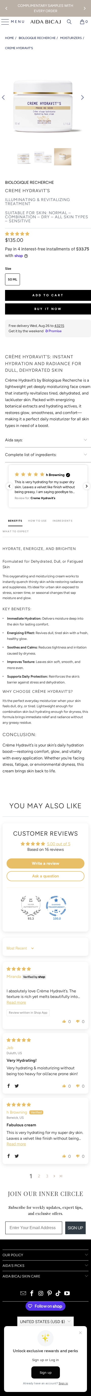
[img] (19, 969)
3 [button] (47, 1176)
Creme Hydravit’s (19, 48)
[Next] (84, 8)
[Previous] (6, 8)
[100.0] (56, 906)
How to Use (37, 520)
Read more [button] (16, 1002)
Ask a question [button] (45, 876)
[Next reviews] (86, 486)
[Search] (69, 22)
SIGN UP (75, 1227)
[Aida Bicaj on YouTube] (67, 1294)
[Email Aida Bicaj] (23, 1294)
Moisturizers (71, 38)
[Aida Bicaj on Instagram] (41, 1294)
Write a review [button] (45, 863)
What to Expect (16, 531)
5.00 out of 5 (58, 843)
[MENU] (3, 22)
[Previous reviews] (9, 486)
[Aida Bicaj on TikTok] (58, 1294)
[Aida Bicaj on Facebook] (32, 1294)
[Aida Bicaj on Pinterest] (50, 1294)
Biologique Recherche (37, 38)
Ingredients (63, 520)
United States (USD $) (42, 1321)
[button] (17, 233)
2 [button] (39, 1176)
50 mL (12, 279)
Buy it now (48, 309)
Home (9, 38)
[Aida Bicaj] (45, 21)
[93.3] (31, 906)
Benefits (15, 520)
